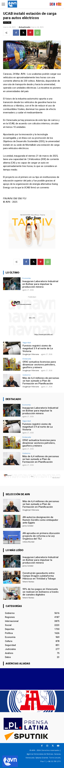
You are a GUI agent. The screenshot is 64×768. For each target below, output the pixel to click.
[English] (52, 4)
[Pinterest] (30, 33)
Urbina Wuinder (28, 542)
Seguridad (27, 342)
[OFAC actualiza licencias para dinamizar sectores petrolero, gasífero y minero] (12, 364)
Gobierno (27, 375)
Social (7, 22)
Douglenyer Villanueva (31, 354)
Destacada (27, 359)
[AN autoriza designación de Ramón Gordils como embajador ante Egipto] (12, 521)
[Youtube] (58, 745)
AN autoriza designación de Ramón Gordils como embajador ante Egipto (40, 520)
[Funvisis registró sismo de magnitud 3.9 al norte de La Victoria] (12, 348)
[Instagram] (47, 745)
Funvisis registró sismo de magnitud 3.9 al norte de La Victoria (38, 348)
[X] (23, 33)
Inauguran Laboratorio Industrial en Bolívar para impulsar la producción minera (40, 284)
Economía (26, 278)
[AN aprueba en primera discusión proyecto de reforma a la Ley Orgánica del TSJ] (12, 537)
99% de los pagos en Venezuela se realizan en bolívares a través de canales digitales (40, 592)
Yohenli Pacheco (28, 582)
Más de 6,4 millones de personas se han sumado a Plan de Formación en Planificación (41, 381)
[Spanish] (60, 4)
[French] (56, 4)
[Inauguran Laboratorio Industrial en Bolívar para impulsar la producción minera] (12, 283)
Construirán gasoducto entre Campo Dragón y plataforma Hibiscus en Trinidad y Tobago (39, 576)
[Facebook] (16, 33)
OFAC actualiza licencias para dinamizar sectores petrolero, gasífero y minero (39, 364)
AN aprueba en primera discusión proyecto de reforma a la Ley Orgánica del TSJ (41, 536)
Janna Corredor (28, 526)
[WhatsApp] (37, 33)
